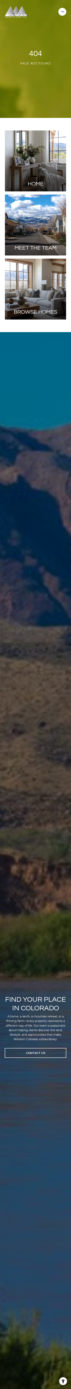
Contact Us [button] (35, 1053)
